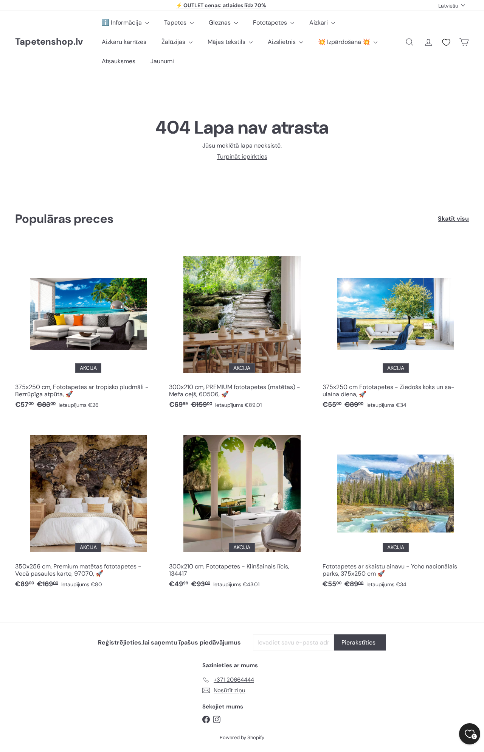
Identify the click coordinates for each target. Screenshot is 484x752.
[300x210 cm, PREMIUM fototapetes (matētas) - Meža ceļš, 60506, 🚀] (242, 329)
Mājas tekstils (227, 42)
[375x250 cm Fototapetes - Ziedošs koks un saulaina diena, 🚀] (396, 329)
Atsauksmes (118, 61)
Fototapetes (271, 22)
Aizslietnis (282, 42)
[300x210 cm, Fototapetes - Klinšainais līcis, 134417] (242, 508)
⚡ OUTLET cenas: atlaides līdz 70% (221, 5)
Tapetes (176, 22)
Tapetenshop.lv (49, 41)
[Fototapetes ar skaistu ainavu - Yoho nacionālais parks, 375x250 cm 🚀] (396, 508)
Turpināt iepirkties (242, 156)
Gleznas (220, 22)
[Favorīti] (446, 42)
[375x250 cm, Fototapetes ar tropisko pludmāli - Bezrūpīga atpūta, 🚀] (88, 329)
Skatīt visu (453, 218)
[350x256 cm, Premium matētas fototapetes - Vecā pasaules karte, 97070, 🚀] (88, 508)
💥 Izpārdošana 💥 (345, 42)
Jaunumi (162, 61)
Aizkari (319, 22)
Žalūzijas (174, 42)
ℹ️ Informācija (122, 22)
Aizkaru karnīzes (124, 42)
